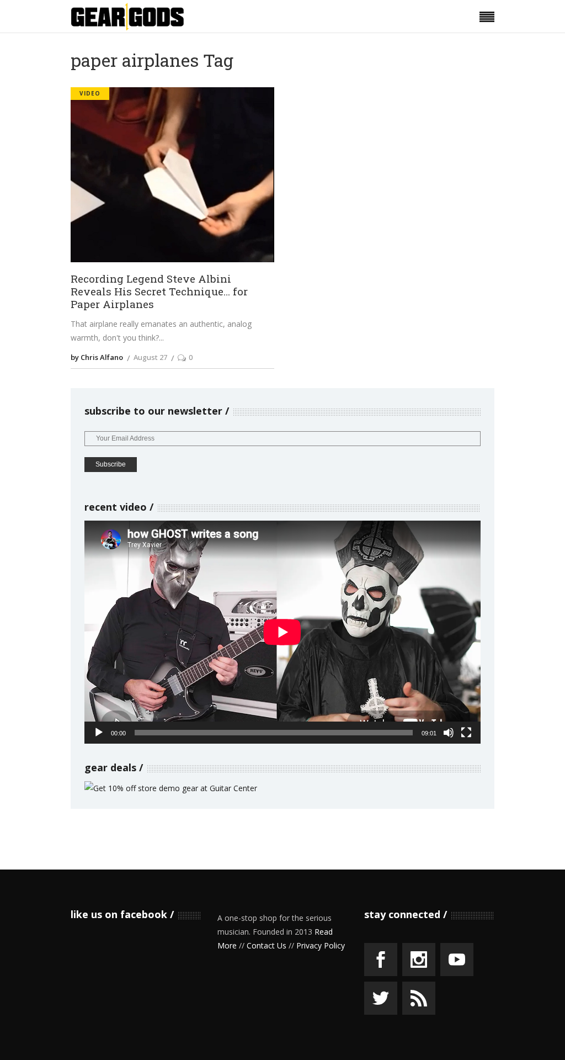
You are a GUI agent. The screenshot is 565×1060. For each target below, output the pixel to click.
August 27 (150, 357)
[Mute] (448, 732)
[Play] (98, 732)
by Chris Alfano (97, 357)
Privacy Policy (320, 945)
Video (89, 93)
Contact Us (266, 945)
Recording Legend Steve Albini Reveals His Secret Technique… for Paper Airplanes (159, 291)
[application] (282, 632)
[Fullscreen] (466, 732)
